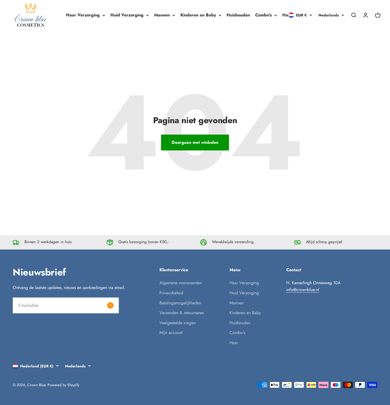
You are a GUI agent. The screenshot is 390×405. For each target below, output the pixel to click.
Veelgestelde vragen (177, 323)
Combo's (263, 15)
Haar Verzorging (83, 15)
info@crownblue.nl (302, 290)
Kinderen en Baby (198, 15)
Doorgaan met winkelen (195, 142)
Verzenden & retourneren (181, 313)
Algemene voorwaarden (180, 283)
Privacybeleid (171, 293)
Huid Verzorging (127, 15)
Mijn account (171, 333)
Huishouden (238, 15)
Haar (287, 15)
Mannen (162, 15)
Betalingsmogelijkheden (180, 303)
